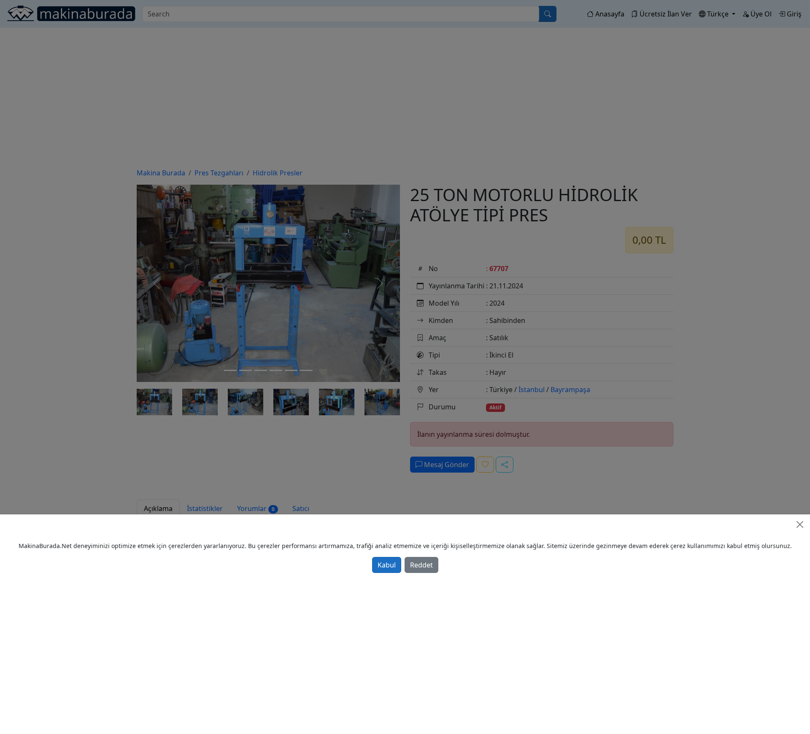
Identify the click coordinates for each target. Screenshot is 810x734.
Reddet (421, 565)
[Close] (800, 524)
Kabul (387, 565)
